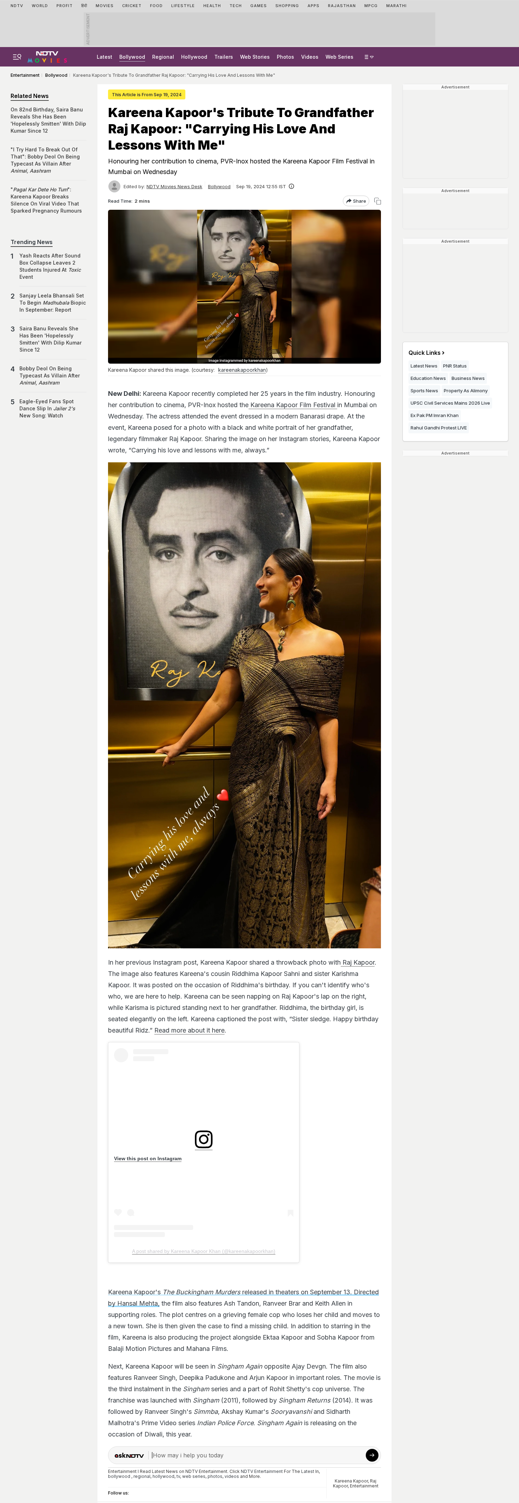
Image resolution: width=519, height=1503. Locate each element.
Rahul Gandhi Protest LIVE (439, 427)
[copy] (377, 201)
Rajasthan (342, 5)
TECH (235, 5)
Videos (309, 57)
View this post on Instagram (147, 1158)
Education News (428, 378)
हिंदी (84, 5)
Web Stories (255, 57)
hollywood (163, 1476)
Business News (468, 378)
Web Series (339, 57)
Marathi (396, 5)
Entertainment (364, 1485)
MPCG (371, 5)
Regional (163, 57)
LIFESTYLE (183, 5)
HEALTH (212, 5)
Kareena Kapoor (351, 1481)
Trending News (32, 241)
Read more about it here (189, 1030)
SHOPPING (287, 5)
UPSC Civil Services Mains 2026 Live (450, 403)
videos (232, 1476)
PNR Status (455, 366)
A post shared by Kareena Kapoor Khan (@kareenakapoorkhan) (203, 1251)
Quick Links (424, 352)
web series (193, 1476)
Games (258, 5)
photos (215, 1476)
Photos (285, 57)
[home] (47, 56)
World (40, 5)
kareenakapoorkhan (242, 370)
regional (141, 1476)
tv (178, 1476)
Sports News (424, 390)
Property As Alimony (466, 390)
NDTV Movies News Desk (174, 186)
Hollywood (194, 57)
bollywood (119, 1476)
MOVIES (105, 5)
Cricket (132, 5)
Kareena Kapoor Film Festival (293, 405)
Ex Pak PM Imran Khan (435, 415)
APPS (314, 5)
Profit (64, 5)
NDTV (17, 5)
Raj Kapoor (358, 962)
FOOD (156, 5)
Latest (104, 57)
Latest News (424, 366)
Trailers (223, 57)
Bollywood (132, 57)
